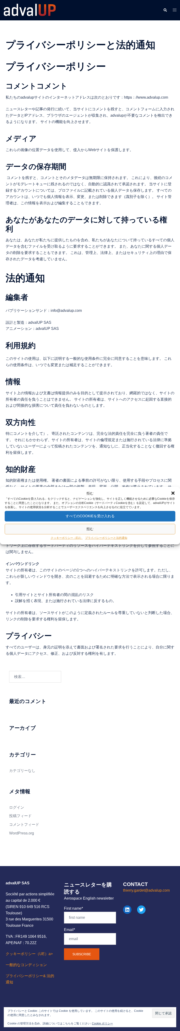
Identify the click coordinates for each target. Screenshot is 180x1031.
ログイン (16, 807)
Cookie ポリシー (102, 1023)
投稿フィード (20, 816)
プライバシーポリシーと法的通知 (106, 538)
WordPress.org (21, 833)
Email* (69, 930)
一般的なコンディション (26, 965)
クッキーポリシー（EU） (67, 538)
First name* (73, 908)
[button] (173, 493)
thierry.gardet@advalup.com (146, 890)
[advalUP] (30, 10)
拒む (90, 529)
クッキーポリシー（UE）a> (29, 954)
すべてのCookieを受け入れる (90, 516)
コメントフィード (24, 824)
